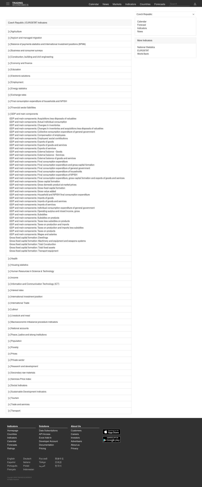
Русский (43, 458)
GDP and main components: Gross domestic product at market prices (42, 184)
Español (11, 462)
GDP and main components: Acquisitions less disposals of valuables (42, 118)
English (11, 458)
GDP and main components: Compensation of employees (37, 135)
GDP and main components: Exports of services (32, 148)
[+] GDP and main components (23, 113)
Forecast (141, 24)
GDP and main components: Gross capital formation (34, 181)
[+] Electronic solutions (19, 75)
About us (75, 444)
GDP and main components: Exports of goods (31, 141)
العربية (42, 465)
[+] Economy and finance (20, 63)
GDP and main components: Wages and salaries (33, 234)
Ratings (11, 448)
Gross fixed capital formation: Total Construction (32, 244)
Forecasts (12, 444)
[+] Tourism (13, 397)
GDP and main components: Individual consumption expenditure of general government (52, 207)
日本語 (58, 462)
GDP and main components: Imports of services (32, 204)
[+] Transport (14, 410)
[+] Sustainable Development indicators (27, 391)
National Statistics (146, 47)
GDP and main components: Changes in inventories (34, 125)
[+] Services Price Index (19, 378)
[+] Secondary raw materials (21, 372)
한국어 (58, 465)
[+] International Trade (18, 302)
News (140, 31)
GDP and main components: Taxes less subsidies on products (39, 221)
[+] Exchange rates (17, 94)
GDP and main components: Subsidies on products (34, 217)
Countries (12, 434)
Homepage (12, 430)
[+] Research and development (23, 366)
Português (12, 465)
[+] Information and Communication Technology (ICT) (33, 283)
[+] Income (13, 277)
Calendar (141, 21)
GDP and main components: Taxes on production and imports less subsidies (46, 227)
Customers (76, 430)
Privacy (74, 448)
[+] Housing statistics (18, 264)
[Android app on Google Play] (111, 439)
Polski (26, 465)
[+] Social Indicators (17, 385)
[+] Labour (13, 309)
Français (11, 469)
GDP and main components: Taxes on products (32, 230)
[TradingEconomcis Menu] (9, 3)
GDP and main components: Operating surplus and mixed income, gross (44, 211)
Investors (75, 437)
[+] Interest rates (15, 290)
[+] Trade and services (19, 404)
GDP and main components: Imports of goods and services (38, 201)
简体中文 (59, 458)
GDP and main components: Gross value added (32, 191)
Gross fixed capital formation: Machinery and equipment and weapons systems (47, 240)
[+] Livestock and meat (19, 315)
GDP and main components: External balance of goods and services (42, 158)
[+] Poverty (13, 347)
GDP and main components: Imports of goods (31, 197)
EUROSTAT (143, 50)
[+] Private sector (16, 359)
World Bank (143, 53)
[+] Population (15, 340)
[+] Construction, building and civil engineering (30, 56)
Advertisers (76, 441)
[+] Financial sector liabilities (22, 107)
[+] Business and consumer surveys (25, 50)
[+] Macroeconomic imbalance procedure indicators (33, 321)
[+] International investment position (25, 296)
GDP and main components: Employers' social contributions (38, 138)
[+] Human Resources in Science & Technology (31, 271)
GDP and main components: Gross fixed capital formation (37, 187)
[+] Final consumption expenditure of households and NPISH (37, 101)
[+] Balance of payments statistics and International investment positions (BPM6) (47, 44)
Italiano (26, 462)
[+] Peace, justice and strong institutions (27, 334)
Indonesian (28, 469)
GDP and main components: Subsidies (28, 214)
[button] (195, 4)
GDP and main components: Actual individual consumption (38, 121)
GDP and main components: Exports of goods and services (38, 144)
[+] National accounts (18, 328)
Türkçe (42, 462)
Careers (75, 434)
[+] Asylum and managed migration (25, 37)
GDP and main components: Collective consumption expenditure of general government (52, 131)
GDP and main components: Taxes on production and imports (39, 224)
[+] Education (14, 69)
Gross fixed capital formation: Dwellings (28, 237)
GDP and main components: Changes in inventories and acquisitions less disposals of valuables (56, 128)
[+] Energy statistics (17, 88)
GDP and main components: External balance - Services (36, 154)
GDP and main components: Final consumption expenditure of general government (49, 168)
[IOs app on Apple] (111, 432)
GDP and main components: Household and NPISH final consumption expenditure (49, 194)
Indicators (142, 28)
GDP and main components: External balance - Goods (35, 151)
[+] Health (12, 258)
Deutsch (27, 458)
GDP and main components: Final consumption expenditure (38, 161)
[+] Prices (12, 353)
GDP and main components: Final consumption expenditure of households (45, 171)
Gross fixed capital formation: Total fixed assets (32, 247)
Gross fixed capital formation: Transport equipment (33, 250)
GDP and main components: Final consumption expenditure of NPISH (43, 174)
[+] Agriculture (15, 31)
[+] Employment (15, 82)
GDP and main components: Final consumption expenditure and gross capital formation (51, 164)
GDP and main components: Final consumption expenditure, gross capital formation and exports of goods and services (66, 178)
